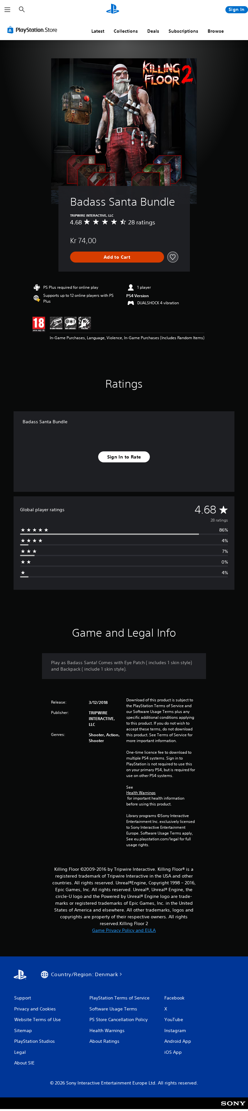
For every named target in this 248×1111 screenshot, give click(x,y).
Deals (153, 31)
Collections (126, 31)
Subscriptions (183, 31)
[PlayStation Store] (33, 30)
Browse (216, 31)
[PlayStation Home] (113, 10)
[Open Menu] (7, 9)
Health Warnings (141, 792)
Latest (97, 31)
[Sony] (233, 1107)
